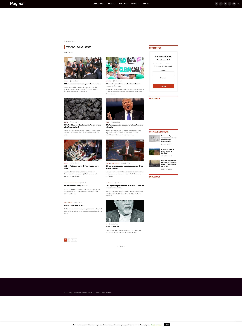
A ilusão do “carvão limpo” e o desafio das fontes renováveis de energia (123, 85)
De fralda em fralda (112, 227)
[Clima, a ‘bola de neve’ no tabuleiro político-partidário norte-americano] (125, 150)
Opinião (134, 3)
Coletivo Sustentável (112, 163)
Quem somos (98, 3)
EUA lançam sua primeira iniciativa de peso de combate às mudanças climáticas (125, 187)
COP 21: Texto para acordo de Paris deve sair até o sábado (81, 167)
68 (106, 224)
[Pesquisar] (238, 4)
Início (65, 41)
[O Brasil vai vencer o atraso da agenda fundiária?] (154, 151)
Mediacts (108, 292)
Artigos (108, 81)
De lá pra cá (109, 183)
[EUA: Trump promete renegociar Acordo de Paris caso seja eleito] (125, 109)
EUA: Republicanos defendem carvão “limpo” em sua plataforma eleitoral (82, 126)
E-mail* (163, 70)
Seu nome (163, 78)
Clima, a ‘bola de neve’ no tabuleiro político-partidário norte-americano (124, 167)
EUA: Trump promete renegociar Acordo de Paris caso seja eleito (124, 126)
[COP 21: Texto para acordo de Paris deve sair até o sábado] (83, 150)
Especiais (123, 3)
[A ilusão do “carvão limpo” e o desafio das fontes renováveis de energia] (125, 68)
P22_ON (146, 3)
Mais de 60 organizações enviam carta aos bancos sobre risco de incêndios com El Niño (168, 163)
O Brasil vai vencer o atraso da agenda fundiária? (167, 151)
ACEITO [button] (167, 325)
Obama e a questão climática (74, 205)
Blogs (66, 81)
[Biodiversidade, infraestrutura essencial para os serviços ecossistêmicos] (154, 138)
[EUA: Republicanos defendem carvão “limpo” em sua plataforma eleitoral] (83, 109)
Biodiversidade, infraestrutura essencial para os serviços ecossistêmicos (168, 139)
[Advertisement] (121, 24)
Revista (111, 3)
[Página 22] (14, 4)
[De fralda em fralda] (125, 211)
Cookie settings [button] (156, 325)
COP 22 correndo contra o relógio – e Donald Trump (82, 84)
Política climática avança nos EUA (75, 186)
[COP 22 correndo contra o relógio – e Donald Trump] (83, 68)
